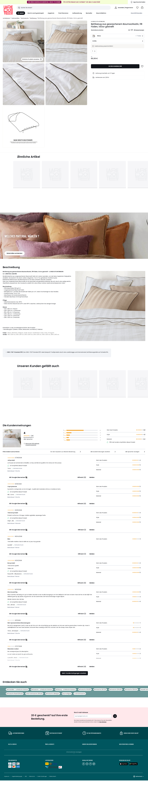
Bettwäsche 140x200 (85, 689)
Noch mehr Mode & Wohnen (126, 744)
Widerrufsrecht (52, 776)
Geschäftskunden (136, 13)
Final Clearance (63, 13)
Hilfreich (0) (82, 477)
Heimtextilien (15, 18)
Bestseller (89, 13)
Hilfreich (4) (82, 667)
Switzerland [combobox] (139, 776)
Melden (91, 477)
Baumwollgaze (66, 693)
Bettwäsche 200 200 (100, 689)
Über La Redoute (49, 744)
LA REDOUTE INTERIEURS (98, 21)
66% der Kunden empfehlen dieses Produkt (122, 442)
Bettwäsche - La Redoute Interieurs (41, 689)
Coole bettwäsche (79, 693)
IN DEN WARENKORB (115, 66)
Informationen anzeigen (74, 752)
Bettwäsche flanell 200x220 (15, 693)
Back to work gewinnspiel (36, 13)
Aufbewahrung (77, 13)
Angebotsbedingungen (17, 776)
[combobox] (65, 452)
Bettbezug (33, 18)
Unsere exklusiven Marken (89, 744)
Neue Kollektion (101, 13)
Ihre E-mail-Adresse (81, 712)
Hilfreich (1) (82, 530)
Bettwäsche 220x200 (115, 689)
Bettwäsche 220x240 (131, 689)
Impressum (6, 776)
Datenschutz (32, 776)
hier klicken (102, 722)
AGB (26, 776)
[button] (142, 8)
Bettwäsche (25, 18)
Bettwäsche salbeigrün (52, 693)
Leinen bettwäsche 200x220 (34, 693)
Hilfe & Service (12, 744)
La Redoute (6, 18)
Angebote (51, 13)
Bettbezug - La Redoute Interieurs (66, 689)
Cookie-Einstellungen (42, 776)
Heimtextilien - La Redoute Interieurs (17, 689)
